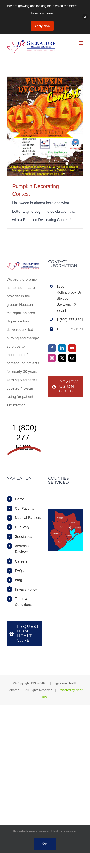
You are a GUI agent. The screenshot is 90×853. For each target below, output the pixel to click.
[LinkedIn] (62, 348)
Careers (21, 561)
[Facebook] (52, 348)
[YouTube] (72, 348)
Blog (18, 580)
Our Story (22, 527)
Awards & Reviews (22, 549)
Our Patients (24, 508)
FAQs (19, 571)
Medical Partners (28, 518)
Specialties (23, 536)
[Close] (85, 17)
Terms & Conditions (23, 602)
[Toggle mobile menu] (81, 43)
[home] (24, 264)
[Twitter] (62, 358)
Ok (45, 843)
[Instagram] (52, 358)
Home (19, 499)
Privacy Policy (26, 589)
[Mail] (72, 358)
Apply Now (42, 26)
